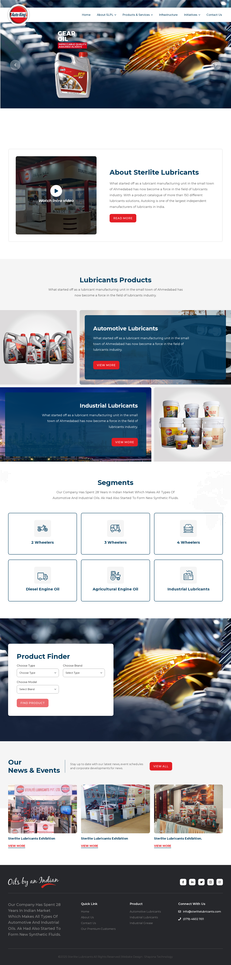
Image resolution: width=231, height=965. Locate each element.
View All (160, 766)
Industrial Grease (141, 923)
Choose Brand (72, 665)
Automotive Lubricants (145, 911)
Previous (15, 65)
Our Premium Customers (98, 928)
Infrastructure (168, 14)
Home (86, 14)
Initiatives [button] (192, 14)
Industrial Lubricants (144, 917)
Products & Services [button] (137, 14)
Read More (123, 218)
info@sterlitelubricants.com (201, 911)
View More (106, 365)
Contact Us (214, 14)
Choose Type (26, 665)
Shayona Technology (158, 956)
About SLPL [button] (107, 14)
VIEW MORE (16, 846)
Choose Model (27, 682)
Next (216, 65)
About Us (87, 917)
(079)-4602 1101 (193, 919)
